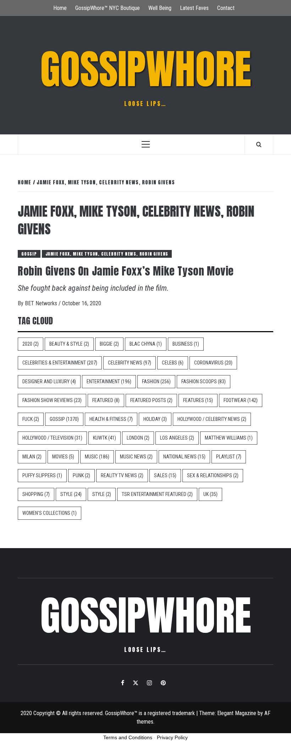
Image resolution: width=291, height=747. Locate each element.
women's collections (49, 513)
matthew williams (229, 438)
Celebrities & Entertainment (59, 363)
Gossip (29, 254)
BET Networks (42, 303)
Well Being (159, 8)
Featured (106, 400)
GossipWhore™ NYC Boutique (107, 8)
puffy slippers (42, 475)
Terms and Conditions (127, 737)
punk (81, 475)
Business (185, 344)
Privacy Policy (172, 737)
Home (60, 8)
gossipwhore (145, 69)
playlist (228, 456)
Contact (226, 8)
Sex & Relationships (212, 475)
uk (210, 494)
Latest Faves (194, 8)
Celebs (172, 363)
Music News (136, 456)
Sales (165, 475)
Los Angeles (177, 438)
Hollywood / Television (52, 438)
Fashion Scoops (203, 381)
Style (71, 494)
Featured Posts (151, 400)
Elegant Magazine (236, 713)
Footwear (241, 400)
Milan (32, 456)
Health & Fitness (111, 419)
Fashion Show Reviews (52, 400)
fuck (30, 419)
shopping (36, 494)
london (138, 438)
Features (198, 400)
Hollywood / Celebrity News (211, 419)
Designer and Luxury (49, 381)
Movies (63, 456)
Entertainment (109, 381)
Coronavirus (213, 363)
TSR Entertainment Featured (157, 494)
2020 (30, 344)
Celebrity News (129, 363)
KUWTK (104, 438)
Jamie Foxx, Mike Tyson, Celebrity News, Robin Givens (107, 254)
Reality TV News (122, 475)
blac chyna (146, 344)
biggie (109, 344)
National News (184, 456)
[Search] (259, 144)
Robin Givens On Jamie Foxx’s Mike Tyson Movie (126, 271)
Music (97, 456)
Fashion (156, 381)
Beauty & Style (69, 344)
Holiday (155, 419)
